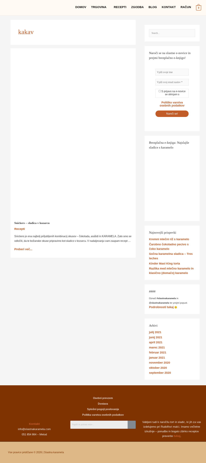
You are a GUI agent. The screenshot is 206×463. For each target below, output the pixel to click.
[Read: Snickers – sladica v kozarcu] (69, 134)
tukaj (177, 436)
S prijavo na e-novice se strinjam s (173, 93)
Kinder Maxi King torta (164, 263)
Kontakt (34, 424)
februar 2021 (157, 352)
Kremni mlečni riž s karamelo (169, 239)
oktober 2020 (158, 367)
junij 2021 (155, 337)
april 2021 (155, 342)
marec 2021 (157, 347)
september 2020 (160, 372)
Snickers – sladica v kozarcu (32, 223)
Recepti (19, 229)
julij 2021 (155, 332)
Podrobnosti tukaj (161, 307)
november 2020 (159, 362)
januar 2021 (157, 357)
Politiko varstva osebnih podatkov (172, 104)
